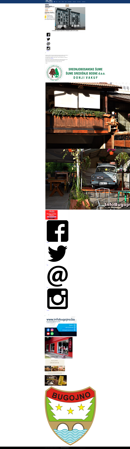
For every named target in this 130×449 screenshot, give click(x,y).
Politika (63, 1)
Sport (66, 1)
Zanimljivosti (83, 1)
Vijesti (59, 1)
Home (56, 1)
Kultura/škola (69, 1)
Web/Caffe (74, 1)
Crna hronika (79, 1)
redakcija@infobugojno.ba (66, 447)
